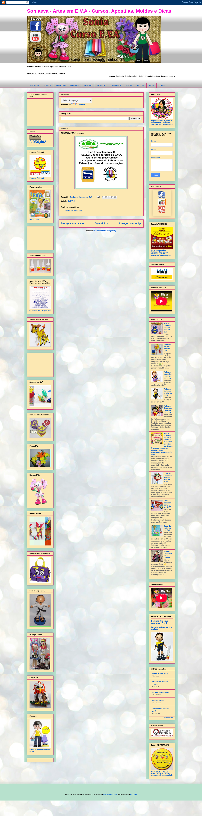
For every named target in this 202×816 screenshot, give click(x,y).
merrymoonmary (110, 794)
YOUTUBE (88, 85)
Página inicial (101, 223)
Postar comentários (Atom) (104, 231)
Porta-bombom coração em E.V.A (168, 504)
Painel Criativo (158, 700)
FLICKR (162, 85)
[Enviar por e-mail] (103, 197)
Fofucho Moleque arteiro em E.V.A (168, 392)
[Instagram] (162, 213)
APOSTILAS (34, 85)
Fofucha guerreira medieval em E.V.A (167, 375)
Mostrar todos (168, 717)
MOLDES (129, 85)
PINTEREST (101, 85)
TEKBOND (47, 85)
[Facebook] (162, 198)
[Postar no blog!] (106, 197)
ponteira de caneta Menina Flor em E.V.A (168, 477)
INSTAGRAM (60, 85)
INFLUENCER (116, 85)
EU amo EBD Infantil (160, 692)
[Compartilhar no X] (109, 197)
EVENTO (71, 201)
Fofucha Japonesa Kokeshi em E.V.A (168, 409)
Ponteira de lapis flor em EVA (167, 348)
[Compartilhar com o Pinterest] (115, 197)
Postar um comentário (74, 211)
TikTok (151, 85)
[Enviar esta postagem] (98, 197)
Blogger (133, 794)
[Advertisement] (39, 237)
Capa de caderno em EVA (167, 528)
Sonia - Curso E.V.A (160, 674)
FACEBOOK (74, 85)
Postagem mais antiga (130, 223)
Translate (81, 104)
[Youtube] (162, 205)
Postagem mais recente (72, 223)
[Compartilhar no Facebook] (112, 197)
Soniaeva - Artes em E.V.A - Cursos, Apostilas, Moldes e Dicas (99, 11)
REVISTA (140, 85)
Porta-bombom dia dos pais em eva (168, 328)
